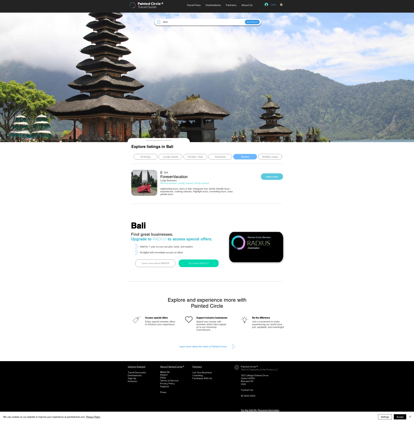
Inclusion (132, 381)
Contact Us (247, 389)
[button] (281, 4)
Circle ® (157, 4)
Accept (400, 416)
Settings (385, 416)
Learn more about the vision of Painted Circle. (203, 346)
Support (164, 386)
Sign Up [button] (132, 378)
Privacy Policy (167, 383)
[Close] (410, 416)
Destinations (135, 375)
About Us (164, 372)
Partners (197, 366)
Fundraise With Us (202, 378)
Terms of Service (169, 380)
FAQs (163, 377)
